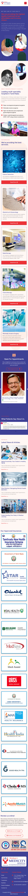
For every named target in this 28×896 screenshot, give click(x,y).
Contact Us (4, 887)
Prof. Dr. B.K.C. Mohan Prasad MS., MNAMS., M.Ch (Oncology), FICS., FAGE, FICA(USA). (13, 398)
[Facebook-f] (7, 869)
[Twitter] (2, 869)
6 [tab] (18, 407)
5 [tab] (16, 407)
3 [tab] (12, 407)
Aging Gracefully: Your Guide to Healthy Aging (13, 462)
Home (2, 875)
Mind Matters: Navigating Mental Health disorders (13, 489)
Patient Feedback (5, 885)
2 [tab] (10, 407)
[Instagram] (5, 869)
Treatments (4, 880)
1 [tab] (8, 407)
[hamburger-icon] (25, 3)
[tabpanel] (13, 387)
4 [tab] (14, 407)
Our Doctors (4, 877)
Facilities (3, 882)
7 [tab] (20, 407)
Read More (13, 182)
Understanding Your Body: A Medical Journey (12, 515)
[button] (2, 426)
